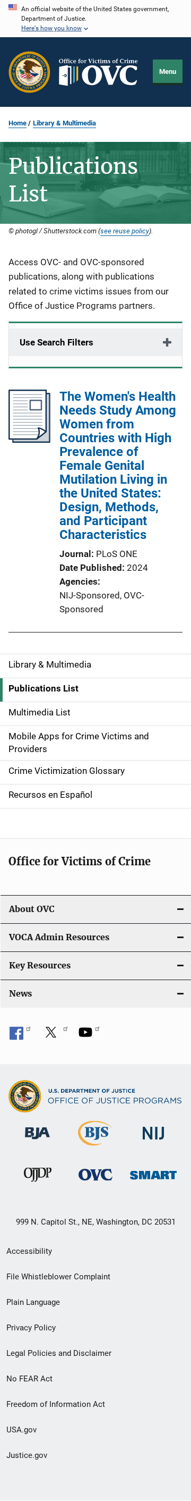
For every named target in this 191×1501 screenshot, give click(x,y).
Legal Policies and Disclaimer (58, 1353)
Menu (167, 71)
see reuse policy (124, 230)
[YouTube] (89, 1036)
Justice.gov (26, 1455)
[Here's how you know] (95, 18)
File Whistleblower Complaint (58, 1276)
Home (17, 123)
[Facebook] (20, 1036)
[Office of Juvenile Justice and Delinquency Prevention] (37, 1184)
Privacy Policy (31, 1328)
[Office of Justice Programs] (29, 72)
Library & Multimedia (64, 123)
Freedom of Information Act (55, 1404)
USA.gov (21, 1430)
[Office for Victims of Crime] (95, 1182)
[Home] (102, 72)
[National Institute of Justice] (153, 1141)
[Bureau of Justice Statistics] (95, 1147)
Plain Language (33, 1302)
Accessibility (29, 1251)
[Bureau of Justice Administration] (37, 1141)
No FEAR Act (29, 1379)
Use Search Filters (56, 342)
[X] (54, 1036)
